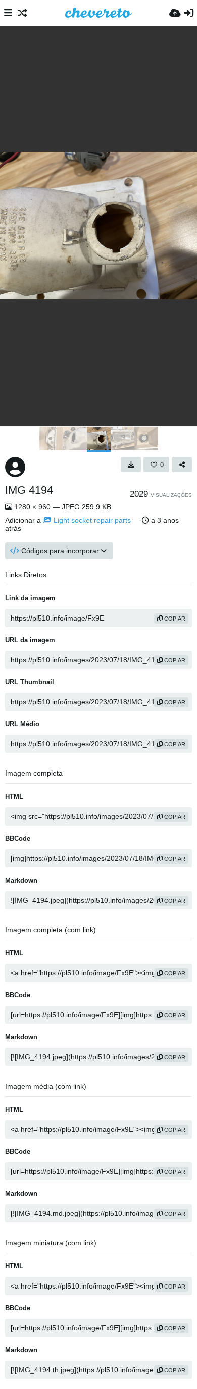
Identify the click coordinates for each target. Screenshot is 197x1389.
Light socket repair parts (92, 520)
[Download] (131, 464)
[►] (187, 439)
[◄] (10, 439)
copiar (174, 618)
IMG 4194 (29, 490)
